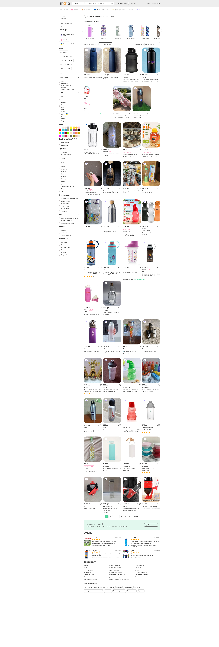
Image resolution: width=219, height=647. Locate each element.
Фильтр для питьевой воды (117, 575)
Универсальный (66, 235)
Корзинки (141, 591)
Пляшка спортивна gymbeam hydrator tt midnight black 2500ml (131, 80)
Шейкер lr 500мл (147, 430)
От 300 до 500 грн (66, 60)
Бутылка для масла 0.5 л (91, 471)
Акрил (63, 166)
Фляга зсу (138, 577)
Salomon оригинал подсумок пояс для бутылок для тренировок (131, 509)
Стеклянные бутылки (115, 572)
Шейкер (86, 565)
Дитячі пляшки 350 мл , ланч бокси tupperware (150, 390)
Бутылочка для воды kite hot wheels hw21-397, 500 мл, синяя (92, 273)
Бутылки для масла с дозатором (119, 579)
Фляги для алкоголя (115, 568)
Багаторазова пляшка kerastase (109, 232)
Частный (64, 152)
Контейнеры (88, 587)
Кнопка (63, 250)
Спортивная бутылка (141, 575)
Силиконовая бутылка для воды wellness (91, 352)
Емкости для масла (119, 591)
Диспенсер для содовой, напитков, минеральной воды (151, 507)
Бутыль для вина (89, 575)
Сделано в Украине (102, 10)
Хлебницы (137, 587)
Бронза (63, 176)
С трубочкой (65, 206)
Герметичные (65, 201)
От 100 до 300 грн (66, 56)
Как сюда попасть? (105, 114)
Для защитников (120, 10)
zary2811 (94, 550)
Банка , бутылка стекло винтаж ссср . (110, 509)
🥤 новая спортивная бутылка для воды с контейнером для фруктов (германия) (131, 352)
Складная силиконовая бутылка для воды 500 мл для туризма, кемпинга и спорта (145, 542)
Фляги (86, 568)
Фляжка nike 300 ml (89, 509)
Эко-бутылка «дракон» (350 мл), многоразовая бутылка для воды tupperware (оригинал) (131, 430)
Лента (139, 10)
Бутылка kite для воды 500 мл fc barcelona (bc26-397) (151, 275)
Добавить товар (122, 3)
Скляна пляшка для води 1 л (92, 229)
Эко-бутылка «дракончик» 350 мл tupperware (87, 109)
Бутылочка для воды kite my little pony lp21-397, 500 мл (111, 273)
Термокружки (128, 587)
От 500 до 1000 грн (66, 64)
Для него (64, 233)
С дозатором (65, 203)
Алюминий (64, 169)
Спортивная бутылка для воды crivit (149, 233)
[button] (84, 30)
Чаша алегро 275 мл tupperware (148, 469)
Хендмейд (87, 10)
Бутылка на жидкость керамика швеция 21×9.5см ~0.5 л (111, 191)
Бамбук (63, 174)
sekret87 (133, 550)
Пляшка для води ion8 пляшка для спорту (93, 78)
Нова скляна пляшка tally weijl (112, 468)
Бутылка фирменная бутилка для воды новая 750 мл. (111, 390)
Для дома (63, 18)
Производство (65, 143)
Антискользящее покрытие (69, 199)
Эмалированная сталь (68, 186)
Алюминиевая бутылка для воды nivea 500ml (92, 430)
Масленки (108, 591)
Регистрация (156, 3)
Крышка (63, 252)
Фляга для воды (88, 570)
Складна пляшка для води (91, 314)
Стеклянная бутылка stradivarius (129, 469)
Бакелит (63, 171)
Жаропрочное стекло (68, 189)
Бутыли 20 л (138, 568)
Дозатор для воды (115, 577)
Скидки (76, 10)
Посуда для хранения (66, 23)
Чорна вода (87, 572)
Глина (63, 181)
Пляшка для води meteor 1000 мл (110, 78)
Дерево (63, 184)
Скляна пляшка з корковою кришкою (111, 313)
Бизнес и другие (66, 155)
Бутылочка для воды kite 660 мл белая (112, 352)
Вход (148, 3)
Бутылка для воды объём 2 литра (131, 191)
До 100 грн (63, 52)
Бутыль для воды (114, 570)
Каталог (65, 10)
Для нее (63, 230)
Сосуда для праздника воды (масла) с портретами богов (92, 390)
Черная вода (88, 577)
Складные (64, 211)
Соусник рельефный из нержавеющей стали (130, 155)
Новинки (130, 10)
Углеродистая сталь (67, 179)
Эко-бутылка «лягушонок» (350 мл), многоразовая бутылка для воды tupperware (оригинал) (132, 390)
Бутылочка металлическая (111, 430)
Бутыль (137, 570)
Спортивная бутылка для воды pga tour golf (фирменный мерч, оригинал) (141, 116)
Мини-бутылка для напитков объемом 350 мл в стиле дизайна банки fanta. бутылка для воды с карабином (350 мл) (151, 155)
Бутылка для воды (114, 565)
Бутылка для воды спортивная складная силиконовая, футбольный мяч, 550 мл (104, 542)
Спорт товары (139, 565)
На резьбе (64, 255)
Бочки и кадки (131, 591)
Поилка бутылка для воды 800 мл (111, 154)
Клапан (63, 245)
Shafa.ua (63, 16)
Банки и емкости (99, 587)
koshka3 (94, 538)
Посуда (62, 21)
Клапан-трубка (65, 247)
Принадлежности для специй (94, 591)
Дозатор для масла (141, 572)
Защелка (64, 242)
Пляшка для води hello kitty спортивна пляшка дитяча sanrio (121, 116)
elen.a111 (133, 538)
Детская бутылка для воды (69, 218)
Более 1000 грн (65, 68)
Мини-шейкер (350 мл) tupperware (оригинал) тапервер (130, 273)
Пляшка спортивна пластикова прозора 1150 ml (92, 153)
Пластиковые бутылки (90, 579)
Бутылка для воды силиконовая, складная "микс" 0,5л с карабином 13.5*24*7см (143, 555)
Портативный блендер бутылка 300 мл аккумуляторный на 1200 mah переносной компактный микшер (151, 191)
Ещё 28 (61, 192)
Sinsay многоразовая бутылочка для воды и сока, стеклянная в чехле (92, 193)
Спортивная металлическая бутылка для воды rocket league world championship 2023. (150, 80)
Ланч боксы (110, 587)
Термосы (119, 587)
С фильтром (65, 208)
